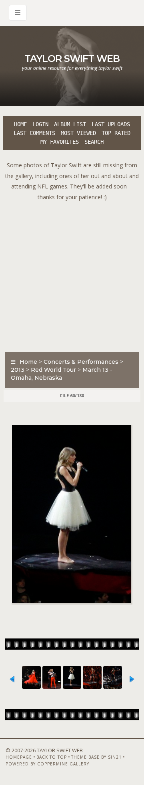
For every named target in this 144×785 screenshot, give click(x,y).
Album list (70, 124)
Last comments (34, 133)
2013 (17, 369)
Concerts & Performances (81, 361)
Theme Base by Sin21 (96, 757)
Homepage (19, 757)
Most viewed (78, 133)
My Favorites (59, 142)
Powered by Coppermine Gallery (47, 764)
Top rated (116, 133)
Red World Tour (53, 369)
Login (40, 124)
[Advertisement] (72, 274)
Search (94, 142)
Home (20, 124)
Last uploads (111, 124)
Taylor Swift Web (72, 58)
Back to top (51, 757)
